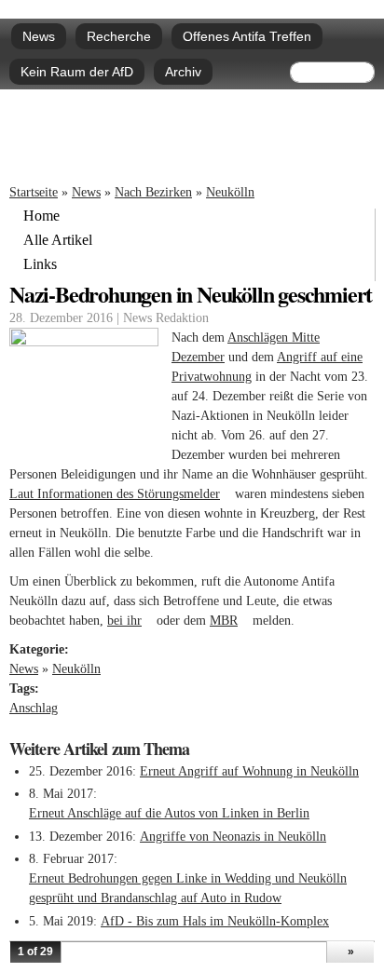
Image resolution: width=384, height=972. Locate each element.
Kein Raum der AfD (77, 71)
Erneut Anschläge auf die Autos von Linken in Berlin (169, 813)
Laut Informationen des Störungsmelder (120, 494)
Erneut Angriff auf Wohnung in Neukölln (249, 771)
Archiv (183, 71)
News (38, 36)
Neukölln (230, 192)
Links (40, 264)
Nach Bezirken (153, 192)
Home (41, 216)
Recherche (119, 36)
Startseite (33, 192)
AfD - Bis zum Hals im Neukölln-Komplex (215, 921)
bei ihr (130, 621)
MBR (229, 621)
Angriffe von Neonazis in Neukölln (233, 837)
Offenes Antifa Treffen (247, 36)
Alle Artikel (57, 240)
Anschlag (33, 708)
